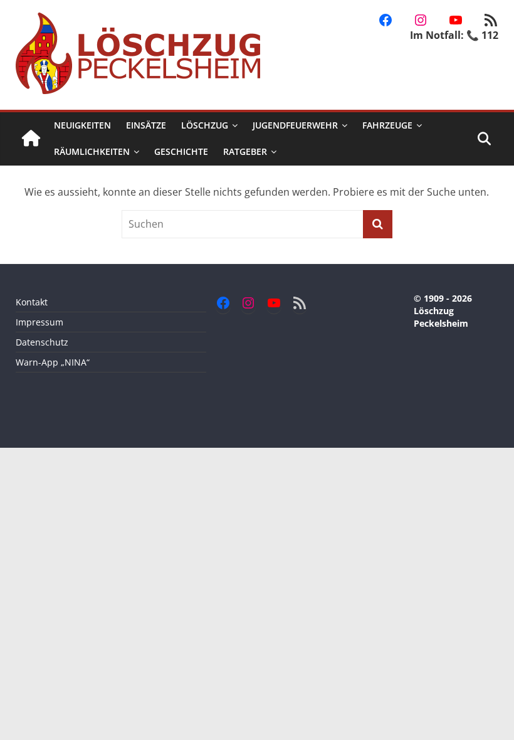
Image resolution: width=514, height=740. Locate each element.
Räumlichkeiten (92, 151)
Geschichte (181, 151)
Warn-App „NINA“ (53, 362)
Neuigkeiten (82, 125)
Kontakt (32, 302)
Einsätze (146, 125)
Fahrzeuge (387, 125)
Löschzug (204, 125)
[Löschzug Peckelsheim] (31, 138)
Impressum (39, 322)
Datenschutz (42, 342)
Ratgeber (245, 151)
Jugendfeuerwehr (295, 125)
